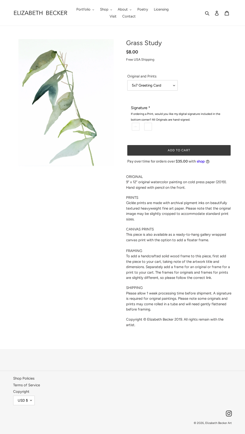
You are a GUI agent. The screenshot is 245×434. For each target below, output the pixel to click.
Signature (175, 113)
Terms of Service (26, 385)
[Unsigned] (148, 126)
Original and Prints (141, 76)
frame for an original (190, 267)
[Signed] (136, 126)
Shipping (147, 60)
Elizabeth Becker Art (218, 423)
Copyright (21, 391)
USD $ (23, 400)
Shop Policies (23, 378)
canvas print (136, 240)
